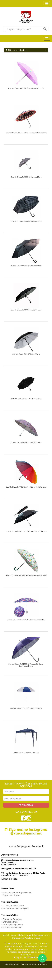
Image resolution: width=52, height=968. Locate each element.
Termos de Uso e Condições (15, 908)
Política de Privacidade (13, 905)
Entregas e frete (10, 922)
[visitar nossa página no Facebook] (23, 819)
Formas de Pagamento (13, 924)
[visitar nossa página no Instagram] (28, 819)
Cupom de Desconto (12, 919)
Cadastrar (27, 805)
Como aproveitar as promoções (17, 892)
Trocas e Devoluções (12, 927)
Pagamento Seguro (11, 895)
